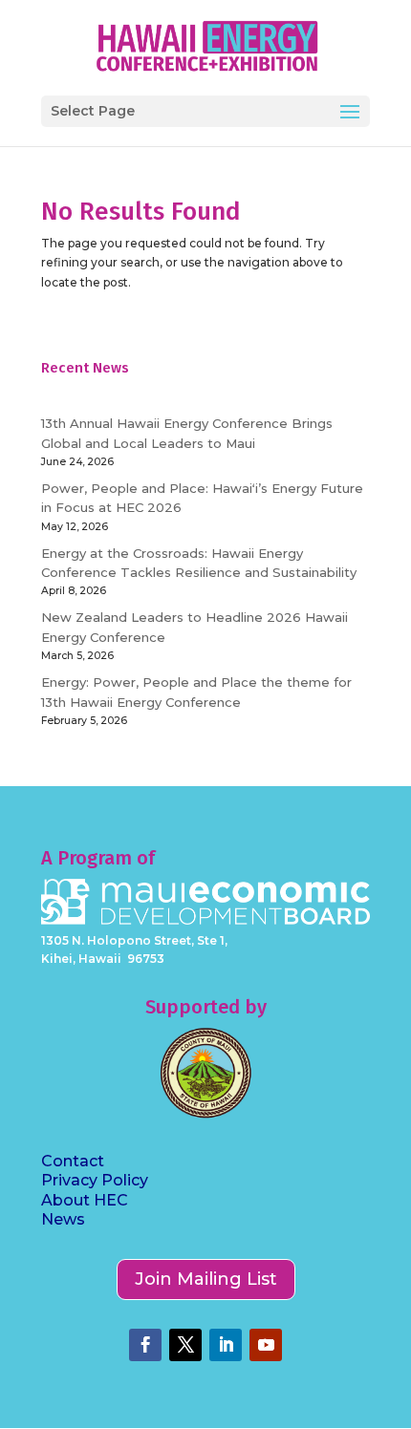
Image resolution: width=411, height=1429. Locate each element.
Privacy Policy (94, 1180)
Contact (72, 1161)
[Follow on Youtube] (265, 1345)
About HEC (84, 1200)
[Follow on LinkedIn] (225, 1345)
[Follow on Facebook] (145, 1345)
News (63, 1219)
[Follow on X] (185, 1345)
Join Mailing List (206, 1279)
